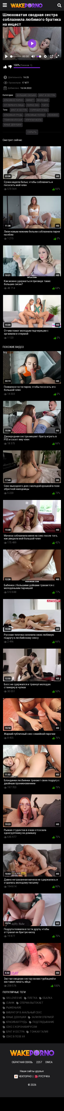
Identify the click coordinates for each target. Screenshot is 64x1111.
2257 (39, 1062)
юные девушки (12, 125)
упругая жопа (33, 120)
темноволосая (13, 120)
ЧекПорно (25, 1076)
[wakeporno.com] (26, 8)
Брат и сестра (47, 95)
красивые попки (35, 115)
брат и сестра (19, 110)
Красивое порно (13, 100)
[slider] (15, 56)
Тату (45, 105)
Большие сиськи (26, 95)
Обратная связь (22, 1062)
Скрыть (32, 132)
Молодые (42, 100)
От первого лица (14, 105)
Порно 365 (33, 105)
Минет (30, 100)
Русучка (44, 1076)
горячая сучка (38, 110)
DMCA (49, 1062)
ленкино (53, 115)
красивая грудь (13, 115)
